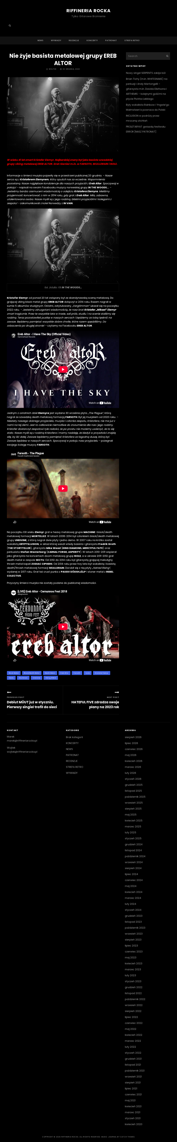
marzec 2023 (133, 969)
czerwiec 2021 (133, 1094)
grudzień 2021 (133, 1058)
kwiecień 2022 (133, 1035)
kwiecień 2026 (133, 761)
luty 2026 (130, 773)
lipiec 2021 (131, 1088)
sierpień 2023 (133, 939)
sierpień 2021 (133, 1082)
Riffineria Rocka (88, 10)
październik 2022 (135, 999)
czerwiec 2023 (134, 951)
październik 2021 (135, 1070)
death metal (50, 673)
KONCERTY (92, 40)
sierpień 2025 (133, 808)
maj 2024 (130, 886)
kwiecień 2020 (133, 1124)
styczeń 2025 (133, 838)
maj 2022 (130, 1029)
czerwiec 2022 (134, 1023)
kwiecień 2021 (133, 1106)
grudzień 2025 (134, 785)
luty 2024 (130, 904)
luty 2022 (130, 1047)
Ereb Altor (64, 673)
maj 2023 (130, 957)
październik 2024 (135, 856)
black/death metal (32, 673)
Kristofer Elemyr (101, 673)
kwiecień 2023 (133, 963)
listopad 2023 (133, 921)
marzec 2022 (133, 1041)
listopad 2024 (133, 850)
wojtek (52, 69)
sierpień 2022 (133, 1011)
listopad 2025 (133, 790)
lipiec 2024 (131, 874)
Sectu (11, 678)
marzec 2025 (133, 826)
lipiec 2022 (131, 1017)
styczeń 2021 (132, 1118)
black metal (14, 673)
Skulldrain (23, 678)
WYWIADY (56, 40)
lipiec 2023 (131, 945)
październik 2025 (135, 796)
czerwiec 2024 (134, 880)
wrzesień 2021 (133, 1076)
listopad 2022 (133, 993)
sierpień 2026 (133, 737)
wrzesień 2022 (134, 1005)
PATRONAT (111, 40)
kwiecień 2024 (133, 892)
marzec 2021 (132, 1112)
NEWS (40, 40)
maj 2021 (130, 1100)
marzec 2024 (133, 898)
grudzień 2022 (133, 987)
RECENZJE (74, 40)
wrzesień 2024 (134, 862)
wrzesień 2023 (134, 933)
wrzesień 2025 (134, 802)
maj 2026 (130, 755)
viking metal (50, 678)
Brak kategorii (74, 737)
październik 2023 (135, 927)
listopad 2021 (133, 1064)
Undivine (36, 678)
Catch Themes (127, 1137)
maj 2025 (130, 814)
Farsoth (77, 673)
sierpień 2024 (133, 868)
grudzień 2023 (133, 916)
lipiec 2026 (131, 743)
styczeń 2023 (133, 981)
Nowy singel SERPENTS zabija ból (146, 73)
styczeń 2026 (133, 779)
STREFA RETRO (132, 40)
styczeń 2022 (133, 1052)
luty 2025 (130, 832)
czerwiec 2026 (134, 749)
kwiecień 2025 (133, 820)
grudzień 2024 (134, 844)
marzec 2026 (133, 767)
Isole (88, 673)
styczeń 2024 (133, 910)
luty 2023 (130, 975)
